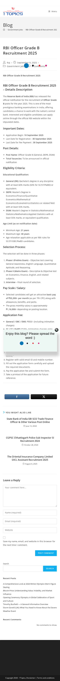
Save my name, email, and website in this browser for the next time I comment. (29, 543)
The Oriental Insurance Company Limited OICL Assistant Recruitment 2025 (30, 458)
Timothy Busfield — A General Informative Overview (25, 604)
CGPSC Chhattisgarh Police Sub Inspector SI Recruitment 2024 (30, 439)
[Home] (4, 29)
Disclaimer (30, 678)
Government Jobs (16, 66)
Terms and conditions (45, 678)
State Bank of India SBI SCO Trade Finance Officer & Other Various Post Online (30, 420)
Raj (8, 62)
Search (6, 563)
